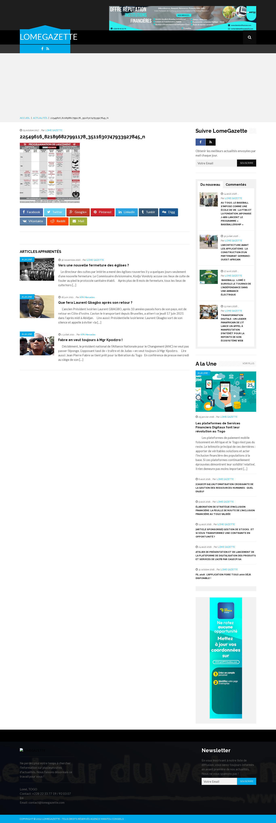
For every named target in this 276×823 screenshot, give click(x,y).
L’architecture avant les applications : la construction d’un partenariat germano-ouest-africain (236, 252)
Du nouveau (210, 185)
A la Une (27, 259)
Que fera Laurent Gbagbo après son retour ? (95, 303)
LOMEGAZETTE (49, 37)
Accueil (25, 118)
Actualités (40, 118)
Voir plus (248, 363)
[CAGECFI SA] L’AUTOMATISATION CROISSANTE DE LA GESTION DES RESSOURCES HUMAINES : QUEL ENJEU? (224, 488)
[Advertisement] (138, 85)
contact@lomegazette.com (46, 802)
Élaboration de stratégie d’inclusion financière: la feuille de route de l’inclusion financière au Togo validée (225, 510)
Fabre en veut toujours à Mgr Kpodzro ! (90, 340)
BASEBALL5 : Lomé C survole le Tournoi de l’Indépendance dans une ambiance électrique (236, 287)
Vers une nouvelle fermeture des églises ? (93, 265)
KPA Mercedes (87, 297)
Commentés (236, 185)
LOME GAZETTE (53, 130)
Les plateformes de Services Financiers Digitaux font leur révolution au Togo (218, 427)
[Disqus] (105, 430)
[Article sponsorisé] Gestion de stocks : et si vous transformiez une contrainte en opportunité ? (225, 533)
